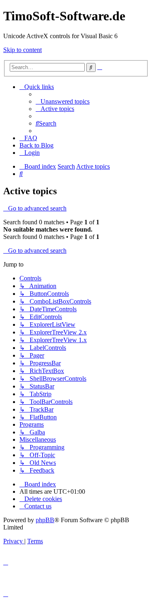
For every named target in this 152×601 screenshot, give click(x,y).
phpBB (45, 519)
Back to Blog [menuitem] (36, 145)
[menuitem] (63, 101)
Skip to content (22, 49)
